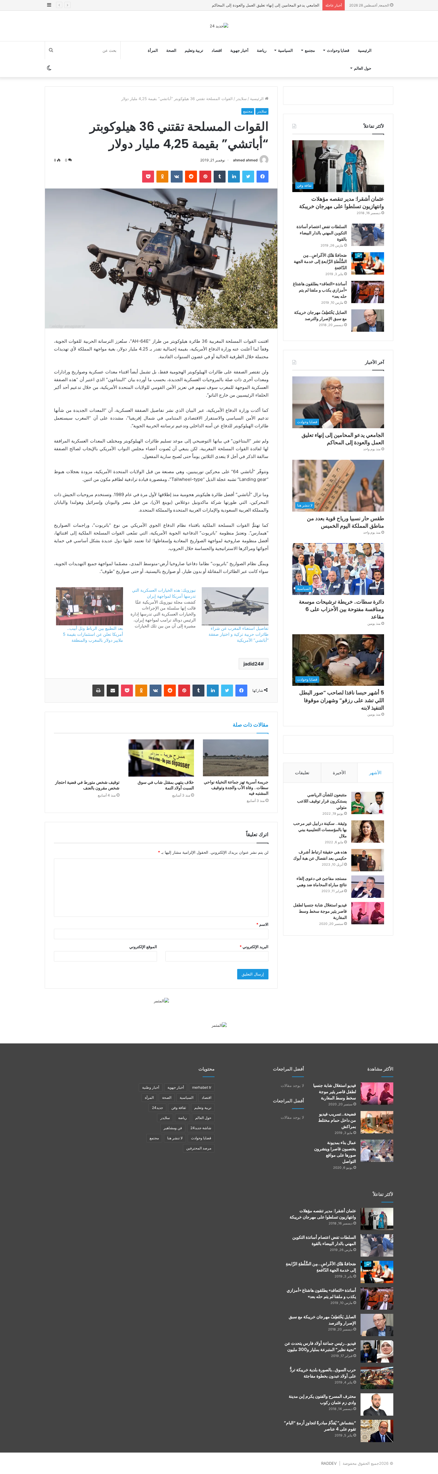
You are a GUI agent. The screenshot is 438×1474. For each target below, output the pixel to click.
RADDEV (329, 1463)
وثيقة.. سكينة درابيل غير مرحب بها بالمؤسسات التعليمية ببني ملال (320, 829)
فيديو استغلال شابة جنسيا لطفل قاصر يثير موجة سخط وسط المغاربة (320, 911)
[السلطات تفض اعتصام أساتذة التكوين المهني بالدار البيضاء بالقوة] (367, 235)
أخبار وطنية (150, 1087)
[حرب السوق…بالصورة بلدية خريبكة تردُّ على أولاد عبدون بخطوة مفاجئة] (377, 1378)
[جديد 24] (219, 26)
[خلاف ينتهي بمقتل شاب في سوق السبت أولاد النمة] (161, 757)
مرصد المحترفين (198, 1148)
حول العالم (362, 68)
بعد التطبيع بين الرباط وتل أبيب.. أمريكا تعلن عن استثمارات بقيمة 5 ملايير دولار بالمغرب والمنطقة (93, 634)
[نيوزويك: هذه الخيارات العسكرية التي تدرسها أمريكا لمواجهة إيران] (159, 608)
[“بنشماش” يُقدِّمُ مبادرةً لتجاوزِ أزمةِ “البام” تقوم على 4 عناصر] (377, 1431)
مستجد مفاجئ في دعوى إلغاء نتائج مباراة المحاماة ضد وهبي (321, 881)
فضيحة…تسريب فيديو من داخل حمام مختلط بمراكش (337, 1120)
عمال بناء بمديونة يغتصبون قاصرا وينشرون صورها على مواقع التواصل (335, 1152)
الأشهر (375, 772)
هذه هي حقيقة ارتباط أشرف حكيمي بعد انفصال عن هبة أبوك (320, 855)
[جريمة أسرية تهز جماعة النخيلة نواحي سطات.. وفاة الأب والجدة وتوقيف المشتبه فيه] (235, 757)
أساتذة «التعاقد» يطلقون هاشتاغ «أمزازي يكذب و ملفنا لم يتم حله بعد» (320, 290)
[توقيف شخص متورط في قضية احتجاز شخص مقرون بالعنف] (86, 757)
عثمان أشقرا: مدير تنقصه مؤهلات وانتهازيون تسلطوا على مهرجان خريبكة (341, 202)
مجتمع (310, 50)
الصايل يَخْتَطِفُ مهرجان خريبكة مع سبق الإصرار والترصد (320, 315)
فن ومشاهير (173, 1128)
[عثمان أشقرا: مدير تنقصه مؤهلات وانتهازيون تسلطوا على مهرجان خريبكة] (377, 1219)
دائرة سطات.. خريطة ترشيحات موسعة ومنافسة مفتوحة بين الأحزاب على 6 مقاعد (341, 609)
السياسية (285, 50)
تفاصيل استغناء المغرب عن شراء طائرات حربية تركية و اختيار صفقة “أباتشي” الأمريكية (238, 634)
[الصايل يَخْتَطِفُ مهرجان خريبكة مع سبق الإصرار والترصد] (367, 320)
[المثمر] (161, 1000)
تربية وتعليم (194, 50)
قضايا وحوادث (338, 50)
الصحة (171, 50)
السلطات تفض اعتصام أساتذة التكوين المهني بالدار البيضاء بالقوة (321, 233)
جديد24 (157, 1107)
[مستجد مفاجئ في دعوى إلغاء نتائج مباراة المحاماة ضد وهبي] (367, 886)
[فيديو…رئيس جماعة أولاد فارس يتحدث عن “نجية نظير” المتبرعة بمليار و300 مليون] (377, 1351)
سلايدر (241, 98)
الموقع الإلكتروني (143, 946)
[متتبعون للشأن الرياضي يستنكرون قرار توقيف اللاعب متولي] (367, 803)
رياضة (261, 50)
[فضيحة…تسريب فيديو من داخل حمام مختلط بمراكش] (377, 1122)
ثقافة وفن (178, 1107)
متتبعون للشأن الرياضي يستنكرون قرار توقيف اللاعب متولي (322, 801)
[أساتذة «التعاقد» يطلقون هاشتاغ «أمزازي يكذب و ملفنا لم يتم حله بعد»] (367, 292)
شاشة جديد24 (200, 1128)
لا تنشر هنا (175, 1138)
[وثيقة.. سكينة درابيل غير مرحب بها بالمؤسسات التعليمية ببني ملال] (367, 831)
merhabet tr (201, 1087)
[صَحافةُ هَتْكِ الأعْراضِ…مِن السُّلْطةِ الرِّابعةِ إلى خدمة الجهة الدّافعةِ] (367, 263)
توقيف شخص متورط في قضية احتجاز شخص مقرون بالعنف (87, 785)
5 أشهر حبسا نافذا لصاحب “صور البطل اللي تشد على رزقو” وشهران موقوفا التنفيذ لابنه (341, 700)
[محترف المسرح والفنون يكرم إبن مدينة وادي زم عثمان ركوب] (377, 1404)
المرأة (153, 50)
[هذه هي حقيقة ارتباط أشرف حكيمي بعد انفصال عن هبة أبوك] (367, 860)
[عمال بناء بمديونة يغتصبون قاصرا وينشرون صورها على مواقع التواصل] (377, 1151)
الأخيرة (339, 772)
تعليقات (302, 772)
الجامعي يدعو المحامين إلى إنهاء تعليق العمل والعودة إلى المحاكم (343, 438)
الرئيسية (365, 50)
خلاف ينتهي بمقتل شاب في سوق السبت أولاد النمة (166, 785)
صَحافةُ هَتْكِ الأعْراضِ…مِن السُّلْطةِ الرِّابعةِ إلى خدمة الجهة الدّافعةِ (320, 261)
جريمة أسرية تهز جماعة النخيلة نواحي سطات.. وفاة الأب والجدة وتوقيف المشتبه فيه (236, 787)
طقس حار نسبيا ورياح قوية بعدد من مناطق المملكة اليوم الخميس (265, 5)
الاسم (262, 924)
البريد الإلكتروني (254, 946)
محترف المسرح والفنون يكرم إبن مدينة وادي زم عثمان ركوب (322, 1399)
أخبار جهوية (239, 50)
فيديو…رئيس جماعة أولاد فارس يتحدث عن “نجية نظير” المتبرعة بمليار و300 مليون (320, 1346)
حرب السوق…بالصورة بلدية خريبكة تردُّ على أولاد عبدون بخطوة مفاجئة (323, 1373)
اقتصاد (217, 50)
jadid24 (252, 664)
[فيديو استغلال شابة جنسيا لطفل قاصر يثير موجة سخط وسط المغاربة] (367, 913)
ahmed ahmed (245, 160)
